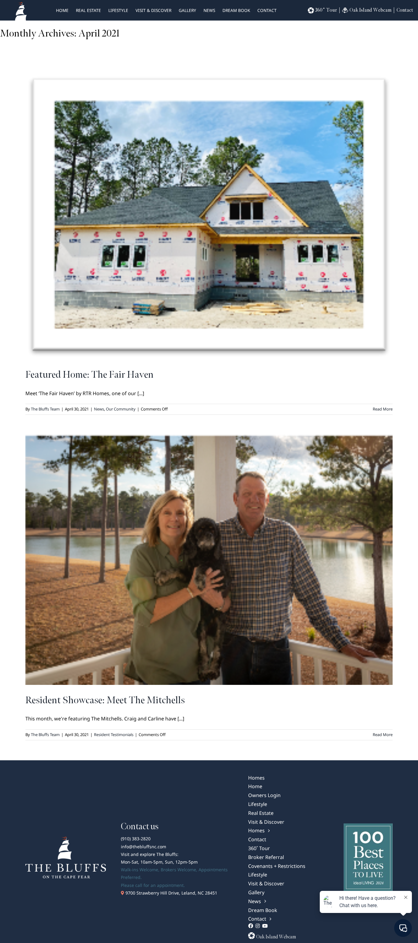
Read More (383, 409)
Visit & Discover (153, 10)
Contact (267, 10)
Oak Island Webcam (370, 10)
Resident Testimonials (113, 734)
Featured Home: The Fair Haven (89, 375)
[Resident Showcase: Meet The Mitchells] (209, 560)
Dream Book (236, 10)
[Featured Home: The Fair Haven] (209, 216)
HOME (62, 10)
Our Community (121, 409)
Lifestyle (118, 10)
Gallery (187, 10)
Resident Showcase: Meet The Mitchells (105, 700)
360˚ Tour (326, 10)
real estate (88, 10)
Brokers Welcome (178, 869)
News (209, 10)
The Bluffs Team (45, 409)
